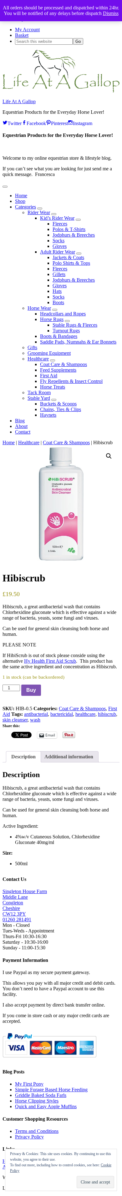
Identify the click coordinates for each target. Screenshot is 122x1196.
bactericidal (61, 714)
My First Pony (29, 1084)
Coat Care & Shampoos (66, 442)
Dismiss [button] (111, 13)
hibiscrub (107, 714)
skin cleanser (15, 719)
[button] (5, 187)
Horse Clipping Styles (36, 1100)
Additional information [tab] (68, 756)
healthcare (85, 714)
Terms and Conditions (36, 1131)
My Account (27, 29)
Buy (31, 690)
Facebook (36, 122)
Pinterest (59, 122)
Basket (21, 35)
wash (35, 719)
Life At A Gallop (19, 101)
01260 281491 (17, 919)
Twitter (15, 122)
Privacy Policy (29, 1136)
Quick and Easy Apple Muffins (46, 1106)
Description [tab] (23, 756)
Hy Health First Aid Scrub (50, 661)
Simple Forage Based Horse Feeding (51, 1089)
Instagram (82, 122)
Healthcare (28, 442)
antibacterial (36, 714)
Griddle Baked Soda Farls (40, 1095)
